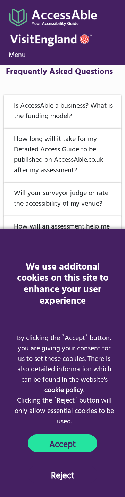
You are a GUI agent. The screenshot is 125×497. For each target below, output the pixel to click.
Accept (62, 444)
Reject (62, 476)
